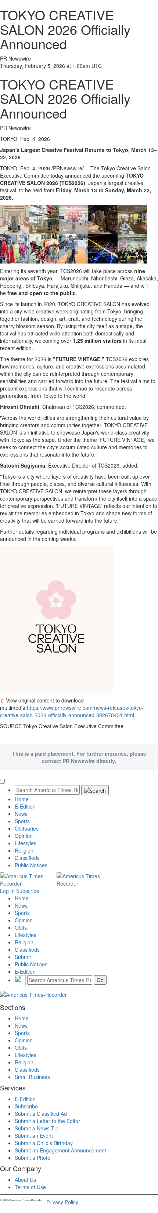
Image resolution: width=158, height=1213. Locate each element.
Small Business (32, 1077)
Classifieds (27, 857)
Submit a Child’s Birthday (44, 1143)
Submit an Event (34, 1135)
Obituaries (27, 828)
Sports (22, 821)
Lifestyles (25, 843)
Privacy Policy (62, 1202)
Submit (23, 956)
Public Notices (31, 865)
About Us (25, 1179)
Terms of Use (30, 1187)
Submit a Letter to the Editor (47, 1121)
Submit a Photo (32, 1157)
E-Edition (25, 806)
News (21, 813)
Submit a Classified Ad (41, 1113)
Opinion (24, 835)
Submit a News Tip (36, 1128)
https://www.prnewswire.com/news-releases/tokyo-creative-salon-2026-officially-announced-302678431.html (72, 711)
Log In (7, 890)
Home (22, 799)
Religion (24, 850)
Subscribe (27, 890)
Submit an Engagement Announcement (60, 1150)
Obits (21, 927)
